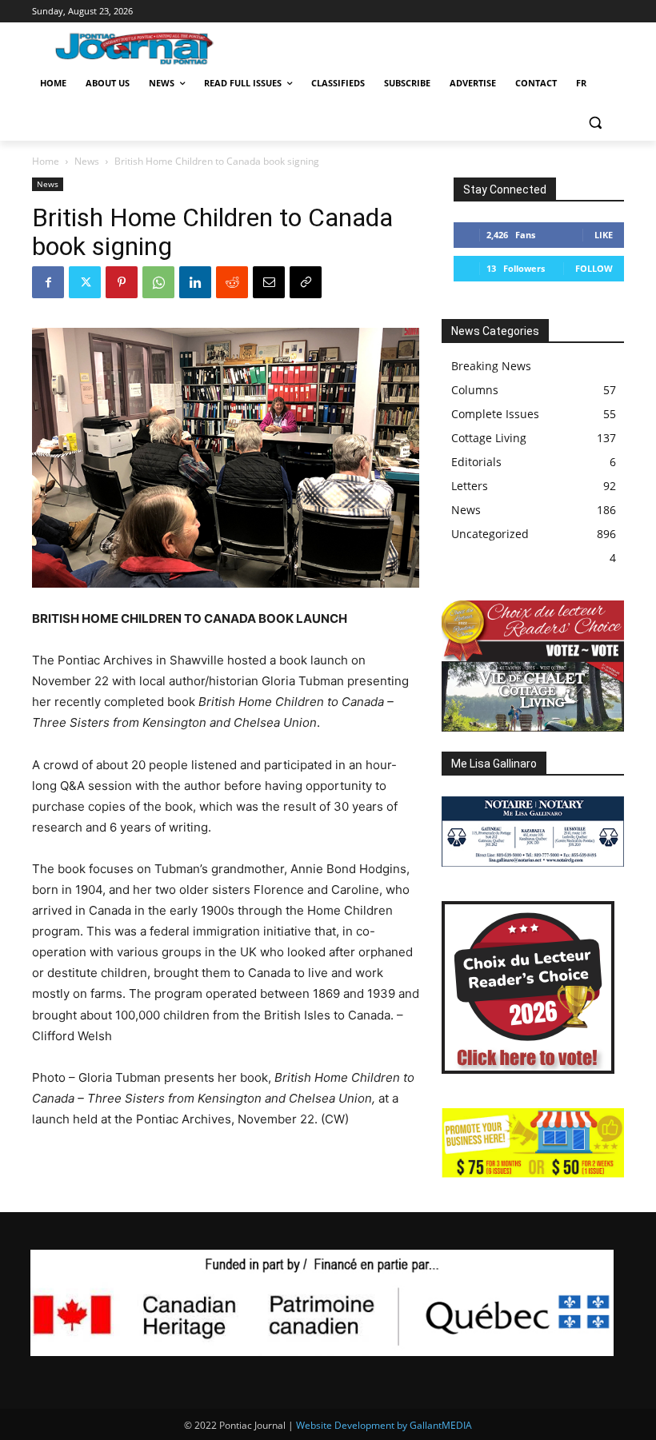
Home (45, 161)
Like (603, 235)
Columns (474, 389)
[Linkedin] (195, 282)
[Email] (269, 282)
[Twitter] (85, 282)
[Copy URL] (306, 282)
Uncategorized (490, 533)
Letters (469, 485)
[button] (595, 122)
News (86, 161)
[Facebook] (48, 282)
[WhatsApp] (158, 282)
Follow (594, 268)
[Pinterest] (122, 282)
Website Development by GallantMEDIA (384, 1425)
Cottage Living (488, 437)
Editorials (476, 461)
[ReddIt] (232, 282)
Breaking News (491, 365)
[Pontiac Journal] (142, 48)
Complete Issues (495, 413)
